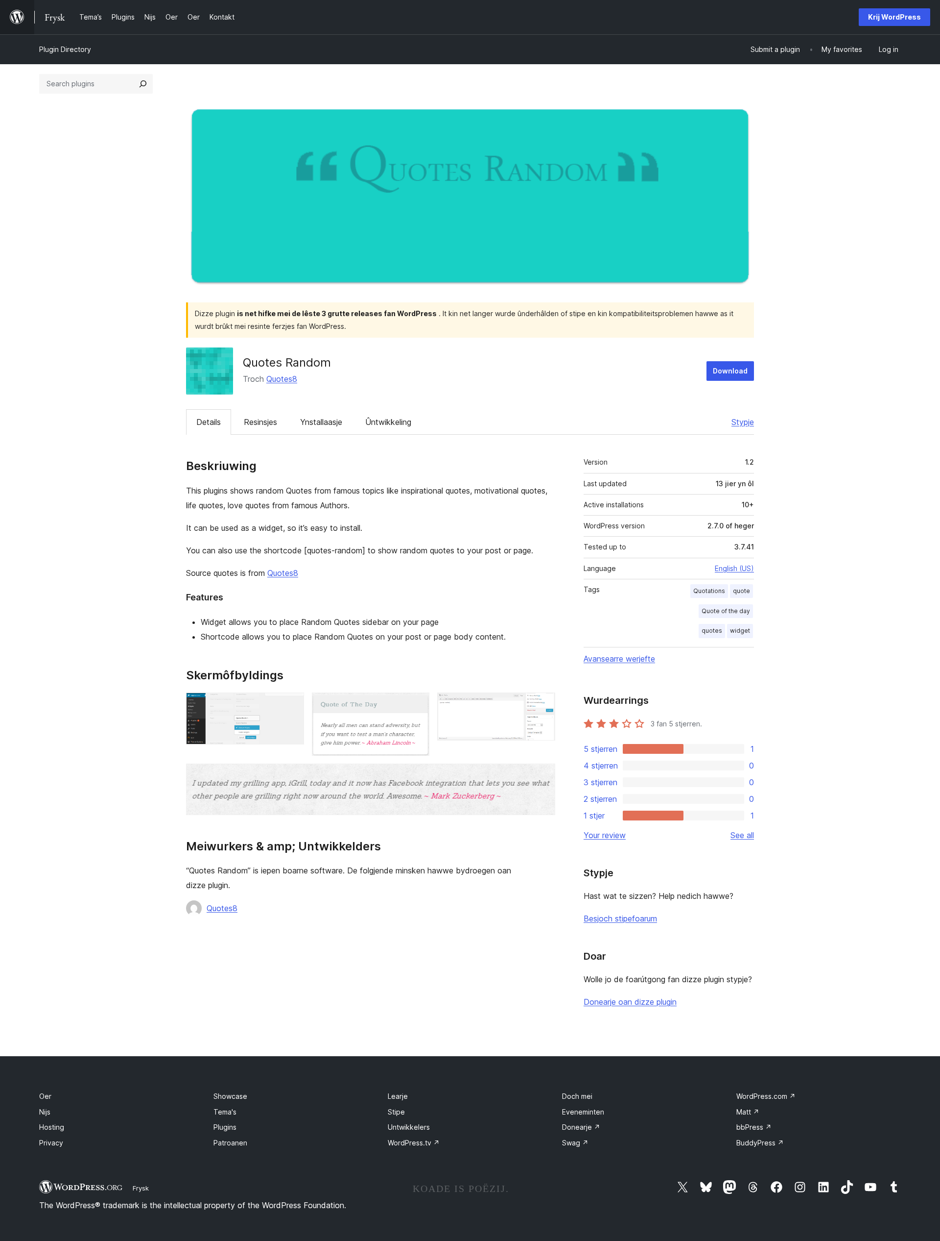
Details (208, 422)
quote (741, 591)
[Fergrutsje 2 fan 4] (416, 706)
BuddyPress (760, 1143)
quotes (712, 630)
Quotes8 (281, 379)
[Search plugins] (143, 84)
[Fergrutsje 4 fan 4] (542, 777)
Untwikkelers (409, 1127)
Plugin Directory (65, 49)
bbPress (754, 1127)
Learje (398, 1096)
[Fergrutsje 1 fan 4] (291, 706)
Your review (605, 835)
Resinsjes (260, 422)
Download (730, 371)
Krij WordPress (894, 17)
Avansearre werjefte (619, 659)
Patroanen (230, 1143)
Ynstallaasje (321, 422)
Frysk (141, 1188)
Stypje (742, 422)
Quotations (709, 591)
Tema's (224, 1112)
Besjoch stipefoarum (620, 918)
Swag (575, 1143)
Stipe (396, 1112)
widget (740, 630)
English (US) (734, 568)
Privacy (51, 1143)
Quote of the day (726, 611)
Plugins (224, 1127)
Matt (747, 1112)
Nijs (44, 1112)
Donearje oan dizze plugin (630, 1002)
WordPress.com (766, 1096)
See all (742, 835)
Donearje (581, 1127)
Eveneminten (583, 1112)
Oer (45, 1096)
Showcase (230, 1096)
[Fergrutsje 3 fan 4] (542, 706)
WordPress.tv (414, 1143)
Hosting (51, 1127)
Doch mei (577, 1096)
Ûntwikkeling (388, 422)
